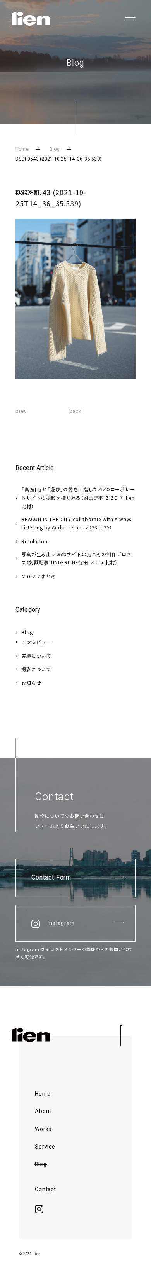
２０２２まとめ (38, 576)
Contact (45, 1189)
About (43, 1111)
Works (43, 1129)
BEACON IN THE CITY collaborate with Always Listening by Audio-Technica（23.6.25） (76, 523)
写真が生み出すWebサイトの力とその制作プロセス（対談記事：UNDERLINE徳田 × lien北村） (76, 558)
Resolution (34, 541)
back (75, 411)
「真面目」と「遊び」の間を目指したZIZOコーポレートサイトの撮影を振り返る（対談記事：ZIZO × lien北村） (78, 497)
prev (20, 411)
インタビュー (36, 642)
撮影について (36, 669)
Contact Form (51, 877)
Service (45, 1147)
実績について (36, 655)
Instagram (61, 923)
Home (22, 149)
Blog (55, 149)
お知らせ (31, 682)
